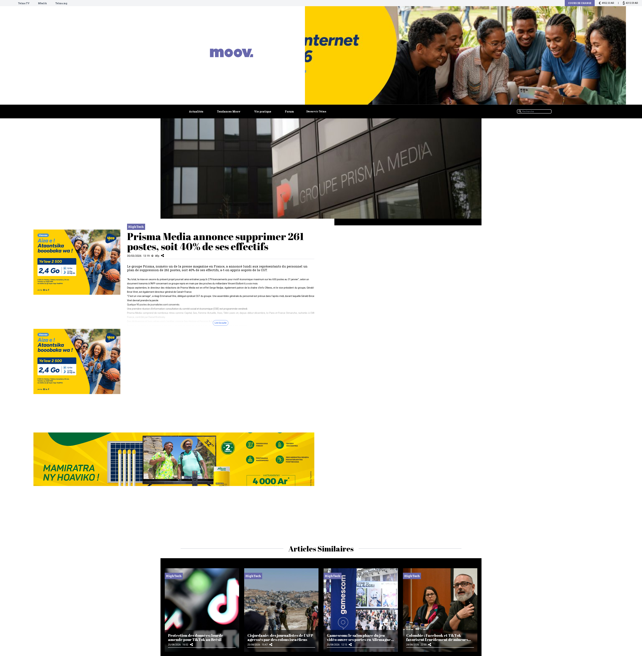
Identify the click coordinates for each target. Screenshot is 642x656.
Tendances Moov (228, 111)
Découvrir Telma (316, 111)
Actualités (196, 111)
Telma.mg (61, 3)
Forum (289, 111)
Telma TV (24, 3)
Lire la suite (221, 322)
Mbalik (42, 3)
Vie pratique (262, 111)
